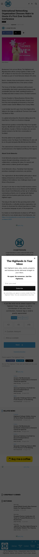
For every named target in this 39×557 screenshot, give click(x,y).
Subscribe (19, 288)
